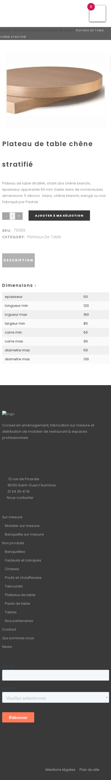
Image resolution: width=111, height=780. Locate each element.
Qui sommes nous (18, 638)
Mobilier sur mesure (22, 525)
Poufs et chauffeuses (23, 577)
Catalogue (30, 30)
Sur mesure (12, 517)
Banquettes (15, 551)
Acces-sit (8, 30)
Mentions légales (60, 769)
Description (18, 260)
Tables (11, 612)
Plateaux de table (58, 30)
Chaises (12, 568)
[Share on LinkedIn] (11, 243)
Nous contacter (20, 497)
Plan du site (89, 769)
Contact (9, 629)
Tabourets (14, 586)
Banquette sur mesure (24, 534)
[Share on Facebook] (6, 243)
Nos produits (13, 543)
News (7, 646)
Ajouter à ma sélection (59, 215)
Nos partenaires (19, 620)
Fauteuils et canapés (23, 560)
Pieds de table (17, 603)
